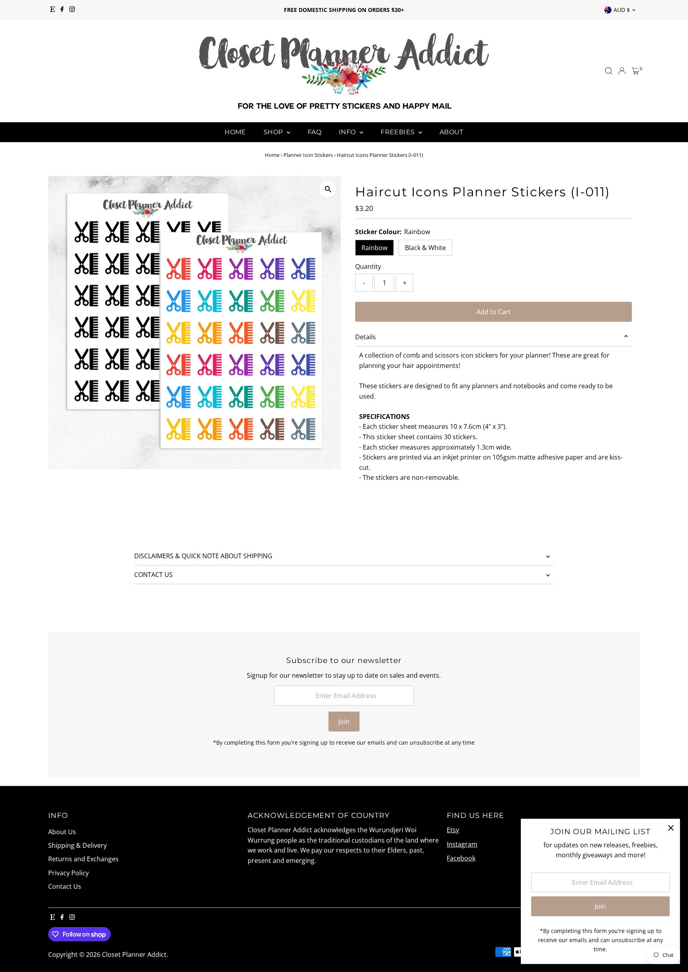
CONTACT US (153, 574)
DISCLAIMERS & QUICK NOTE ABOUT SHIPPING (203, 556)
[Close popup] (671, 828)
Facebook (461, 858)
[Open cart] (635, 70)
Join (344, 721)
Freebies (398, 132)
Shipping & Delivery (77, 845)
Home (235, 132)
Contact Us (64, 886)
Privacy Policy (68, 872)
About (451, 132)
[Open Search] (608, 70)
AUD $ (622, 10)
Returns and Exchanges (83, 859)
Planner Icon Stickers (308, 154)
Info (348, 132)
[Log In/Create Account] (621, 70)
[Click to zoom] (328, 189)
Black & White (425, 247)
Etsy (453, 829)
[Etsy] (52, 10)
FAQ (314, 132)
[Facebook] (62, 10)
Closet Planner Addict (134, 954)
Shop (274, 132)
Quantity (368, 266)
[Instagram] (72, 10)
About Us (62, 831)
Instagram (462, 844)
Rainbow (374, 247)
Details (365, 336)
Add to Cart (494, 311)
